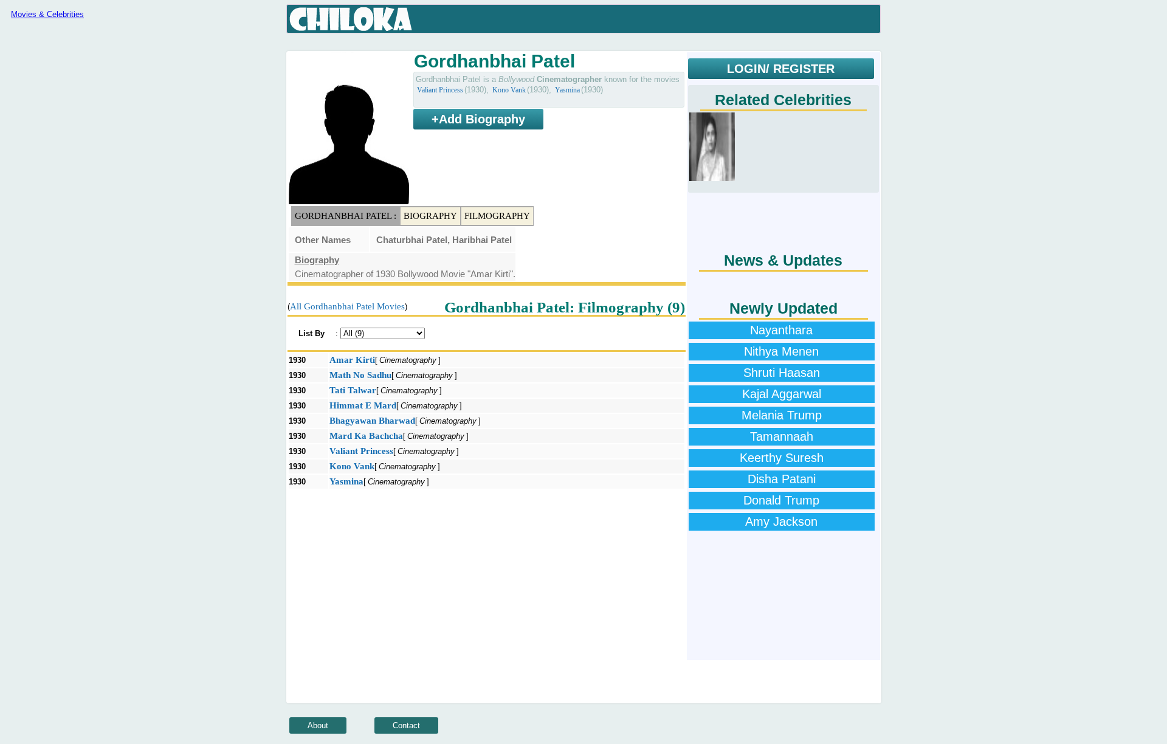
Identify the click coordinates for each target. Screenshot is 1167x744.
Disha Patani (782, 479)
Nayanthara (781, 330)
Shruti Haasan (781, 372)
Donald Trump (781, 500)
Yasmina (567, 90)
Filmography (497, 216)
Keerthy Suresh (782, 457)
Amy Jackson (781, 521)
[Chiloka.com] (351, 19)
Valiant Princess (440, 90)
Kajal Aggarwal (781, 394)
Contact (406, 725)
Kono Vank (509, 90)
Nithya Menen (781, 351)
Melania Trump (782, 415)
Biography (430, 216)
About (318, 725)
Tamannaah (781, 436)
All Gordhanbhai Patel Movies (347, 306)
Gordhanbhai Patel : (345, 216)
